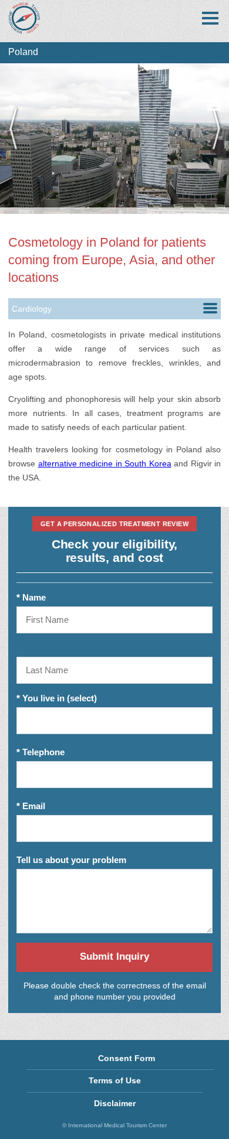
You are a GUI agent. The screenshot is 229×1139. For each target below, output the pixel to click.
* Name (31, 597)
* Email (30, 806)
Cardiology (32, 308)
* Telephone (40, 752)
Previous (17, 138)
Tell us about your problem (71, 860)
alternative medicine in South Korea (104, 463)
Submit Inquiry (114, 956)
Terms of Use (115, 1080)
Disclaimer (115, 1103)
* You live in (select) (56, 698)
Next (211, 138)
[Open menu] (210, 18)
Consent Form (126, 1058)
